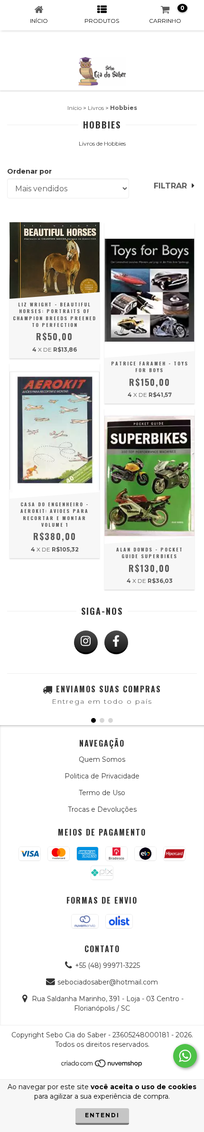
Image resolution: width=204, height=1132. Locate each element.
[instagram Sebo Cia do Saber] (86, 642)
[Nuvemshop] (102, 1065)
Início (74, 107)
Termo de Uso (102, 792)
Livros (96, 107)
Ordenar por (29, 171)
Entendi (102, 1115)
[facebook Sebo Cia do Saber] (116, 642)
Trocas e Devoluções (102, 809)
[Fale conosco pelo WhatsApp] (185, 1056)
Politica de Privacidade (102, 776)
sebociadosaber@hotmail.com (107, 982)
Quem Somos (102, 759)
